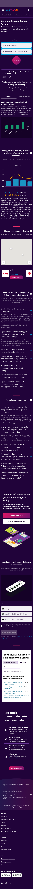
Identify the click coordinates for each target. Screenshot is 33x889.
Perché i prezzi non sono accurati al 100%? (14, 797)
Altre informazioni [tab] (24, 96)
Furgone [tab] (22, 165)
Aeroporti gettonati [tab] (10, 662)
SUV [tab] (16, 165)
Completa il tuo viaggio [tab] (11, 666)
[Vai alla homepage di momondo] (12, 10)
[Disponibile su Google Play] (6, 875)
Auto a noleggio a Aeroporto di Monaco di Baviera (12, 683)
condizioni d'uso (21, 636)
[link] (16, 277)
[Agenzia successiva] (29, 262)
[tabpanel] (16, 120)
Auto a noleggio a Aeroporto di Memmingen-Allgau (12, 692)
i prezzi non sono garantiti (13, 785)
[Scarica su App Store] (17, 875)
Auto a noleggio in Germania (20, 805)
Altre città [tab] (23, 662)
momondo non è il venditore (12, 791)
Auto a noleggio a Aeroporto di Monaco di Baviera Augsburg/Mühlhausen (16, 696)
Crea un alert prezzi (14, 758)
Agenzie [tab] (8, 96)
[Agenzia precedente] (3, 262)
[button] (3, 10)
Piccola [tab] (10, 165)
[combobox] (10, 37)
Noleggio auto (7, 805)
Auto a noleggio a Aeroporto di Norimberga (12, 687)
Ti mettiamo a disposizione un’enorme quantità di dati (15, 794)
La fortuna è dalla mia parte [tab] (12, 671)
